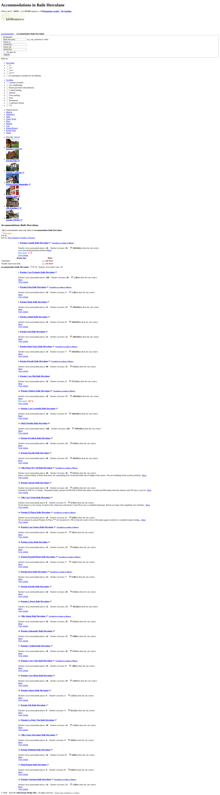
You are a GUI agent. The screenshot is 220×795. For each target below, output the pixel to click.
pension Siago (12, 196)
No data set (11, 52)
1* (10, 65)
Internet (12, 93)
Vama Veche (11, 119)
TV (10, 105)
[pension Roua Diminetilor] (12, 183)
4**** (11, 73)
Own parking (14, 95)
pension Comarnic (14, 173)
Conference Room (16, 103)
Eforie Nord (11, 130)
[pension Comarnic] (12, 171)
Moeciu (9, 112)
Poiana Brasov (12, 128)
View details (23, 255)
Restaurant (13, 100)
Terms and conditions (63, 793)
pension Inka (11, 161)
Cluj (8, 126)
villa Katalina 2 (12, 208)
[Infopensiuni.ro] (13, 20)
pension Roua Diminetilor (17, 184)
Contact (76, 793)
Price (10, 238)
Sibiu (8, 117)
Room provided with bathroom (21, 88)
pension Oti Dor (13, 220)
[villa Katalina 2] (12, 206)
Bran (8, 121)
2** (10, 68)
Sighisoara (10, 114)
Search (6, 55)
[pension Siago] (12, 194)
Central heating (15, 90)
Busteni (9, 123)
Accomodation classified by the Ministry (25, 76)
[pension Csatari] (12, 147)
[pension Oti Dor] (12, 218)
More (49, 250)
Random (15, 238)
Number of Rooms (27, 238)
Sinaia (8, 133)
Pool (11, 98)
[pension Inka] (12, 159)
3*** (11, 71)
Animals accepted (16, 82)
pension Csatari (13, 149)
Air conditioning (15, 85)
